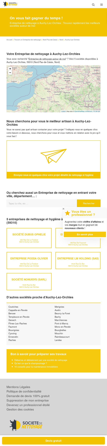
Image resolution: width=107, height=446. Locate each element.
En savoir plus (85, 234)
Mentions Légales (18, 387)
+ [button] (10, 68)
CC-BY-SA (96, 111)
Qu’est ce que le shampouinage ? (30, 363)
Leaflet (63, 111)
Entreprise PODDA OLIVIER (29, 258)
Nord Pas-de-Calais (50, 39)
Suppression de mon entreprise (28, 400)
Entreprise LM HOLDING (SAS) (78, 258)
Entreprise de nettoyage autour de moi (47, 58)
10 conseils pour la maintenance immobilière (36, 366)
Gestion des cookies (20, 409)
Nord (61, 39)
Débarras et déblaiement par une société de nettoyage (40, 360)
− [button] (10, 72)
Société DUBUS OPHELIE (29, 234)
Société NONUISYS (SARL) (29, 279)
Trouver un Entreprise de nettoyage (27, 39)
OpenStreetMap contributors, (83, 111)
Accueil (9, 39)
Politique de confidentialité (24, 391)
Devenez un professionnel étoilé (28, 405)
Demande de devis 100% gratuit (28, 396)
